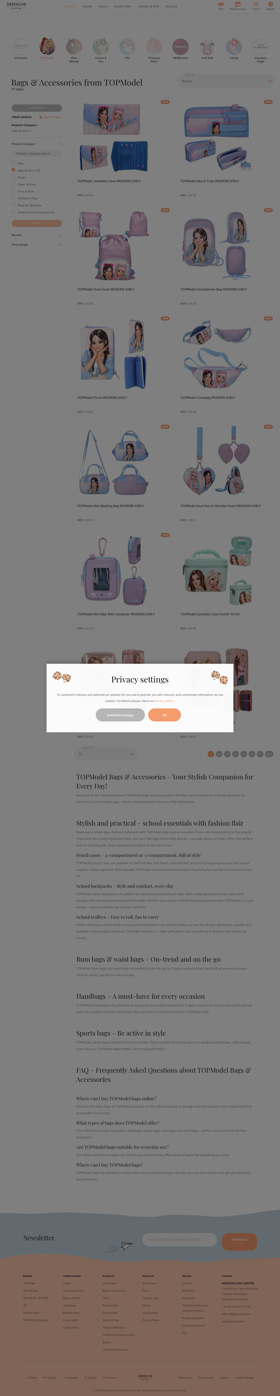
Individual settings (120, 715)
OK (165, 715)
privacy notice (164, 701)
